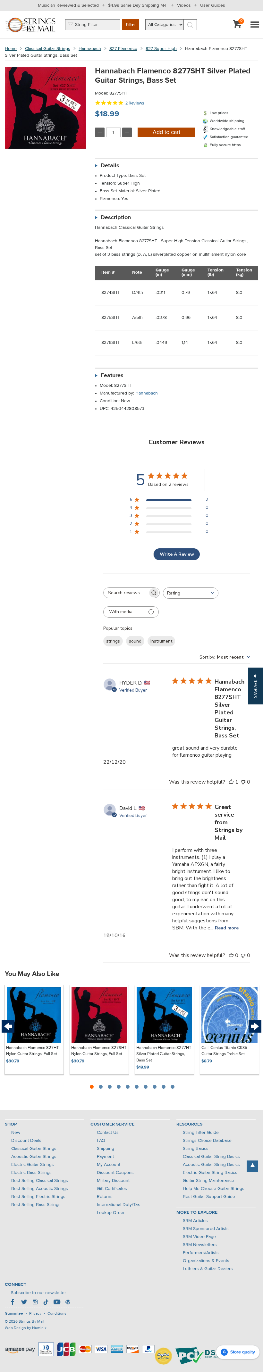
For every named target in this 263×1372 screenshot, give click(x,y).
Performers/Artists (201, 1253)
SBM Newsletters (200, 1245)
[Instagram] (35, 1302)
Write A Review (177, 554)
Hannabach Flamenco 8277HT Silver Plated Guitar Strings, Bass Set (163, 1054)
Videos (184, 5)
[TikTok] (46, 1302)
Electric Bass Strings (31, 1172)
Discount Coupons (115, 1172)
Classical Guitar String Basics (211, 1156)
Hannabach (90, 48)
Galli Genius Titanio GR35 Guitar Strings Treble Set (224, 1051)
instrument (161, 641)
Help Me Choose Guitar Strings (213, 1188)
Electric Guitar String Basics (210, 1172)
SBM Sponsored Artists (206, 1228)
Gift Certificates (112, 1188)
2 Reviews (134, 103)
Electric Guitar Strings (32, 1164)
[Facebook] (13, 1302)
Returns (105, 1196)
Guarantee (14, 1314)
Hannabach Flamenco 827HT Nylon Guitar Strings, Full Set (32, 1051)
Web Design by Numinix (26, 1328)
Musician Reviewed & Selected (68, 5)
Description (116, 217)
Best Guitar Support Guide (209, 1196)
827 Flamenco (123, 48)
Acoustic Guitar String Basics (211, 1164)
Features (112, 375)
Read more (227, 928)
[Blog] (67, 1302)
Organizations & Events (206, 1261)
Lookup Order (111, 1212)
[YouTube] (57, 1302)
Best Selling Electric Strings (38, 1196)
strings (113, 641)
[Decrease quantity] (100, 132)
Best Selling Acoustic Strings (39, 1188)
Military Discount (113, 1180)
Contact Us (108, 1132)
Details (110, 166)
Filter (130, 25)
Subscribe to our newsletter (38, 1293)
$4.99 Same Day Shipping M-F (138, 5)
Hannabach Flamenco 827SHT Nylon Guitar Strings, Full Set (98, 1051)
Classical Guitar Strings (47, 48)
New (15, 1132)
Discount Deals (26, 1140)
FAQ (101, 1140)
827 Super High (161, 48)
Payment (105, 1156)
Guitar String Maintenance (208, 1180)
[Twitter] (24, 1302)
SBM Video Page (199, 1237)
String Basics (195, 1148)
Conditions (56, 1314)
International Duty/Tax (118, 1204)
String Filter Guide (201, 1132)
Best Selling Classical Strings (39, 1180)
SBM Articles (195, 1220)
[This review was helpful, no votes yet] (231, 955)
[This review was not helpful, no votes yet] (243, 782)
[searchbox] (126, 593)
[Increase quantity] (127, 132)
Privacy (35, 1314)
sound (135, 641)
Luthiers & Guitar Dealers (208, 1269)
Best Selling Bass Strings (36, 1204)
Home (11, 48)
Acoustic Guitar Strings (33, 1156)
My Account (108, 1164)
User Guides (212, 5)
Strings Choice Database (207, 1140)
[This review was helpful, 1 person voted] (231, 782)
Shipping (105, 1148)
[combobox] (190, 593)
